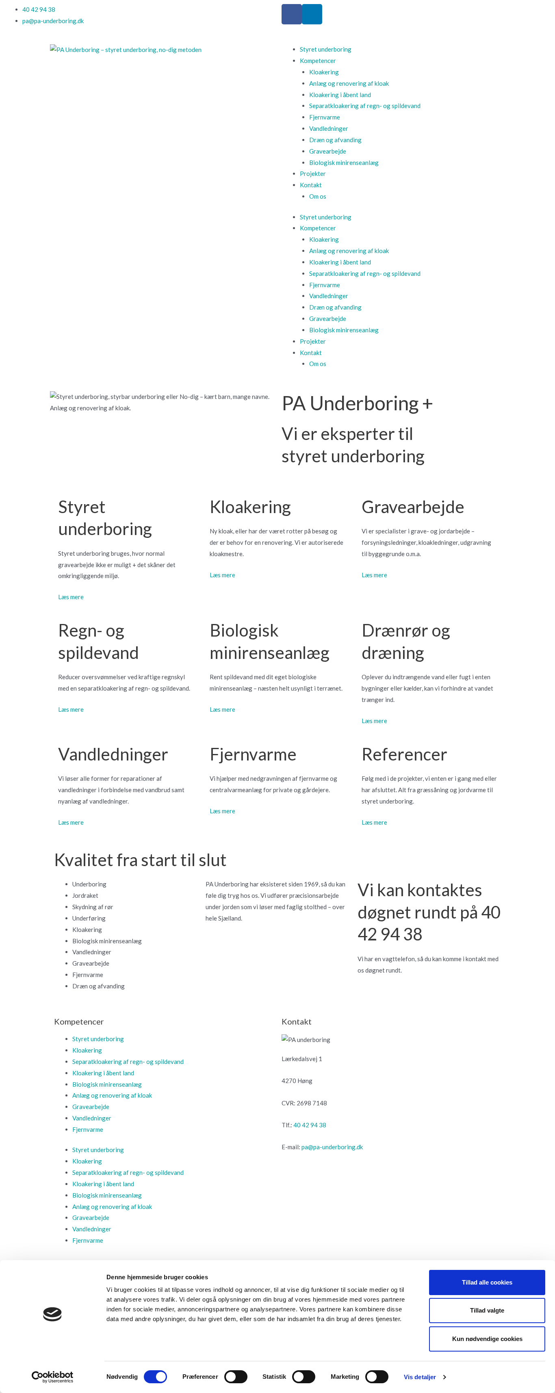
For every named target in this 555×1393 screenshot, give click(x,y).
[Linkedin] (312, 14)
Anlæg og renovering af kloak (349, 83)
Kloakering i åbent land (340, 94)
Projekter (313, 173)
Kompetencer (318, 60)
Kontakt (311, 184)
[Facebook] (292, 14)
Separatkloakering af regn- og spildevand (365, 105)
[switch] (235, 1376)
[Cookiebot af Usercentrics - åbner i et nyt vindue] (52, 1377)
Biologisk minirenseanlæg (344, 162)
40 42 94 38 (309, 1125)
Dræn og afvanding (335, 139)
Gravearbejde (327, 151)
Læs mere (71, 596)
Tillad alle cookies (487, 1282)
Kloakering (324, 72)
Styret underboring (325, 49)
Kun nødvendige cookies (487, 1338)
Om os (317, 196)
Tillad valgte (487, 1310)
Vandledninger (328, 128)
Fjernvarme (324, 117)
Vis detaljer (420, 1377)
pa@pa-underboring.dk (332, 1146)
